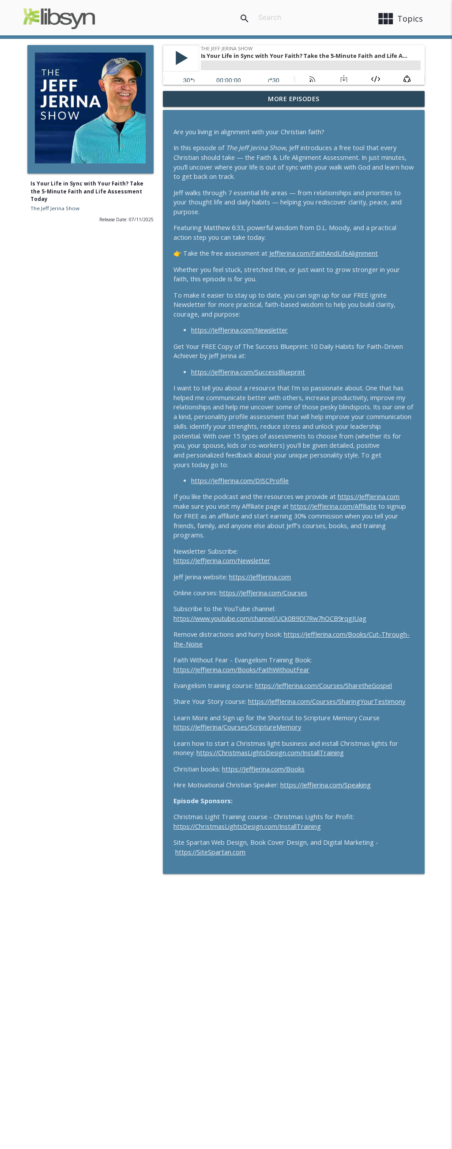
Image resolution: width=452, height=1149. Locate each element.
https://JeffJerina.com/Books (263, 769)
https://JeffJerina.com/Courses (263, 593)
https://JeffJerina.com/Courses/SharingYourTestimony (326, 701)
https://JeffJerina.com (368, 496)
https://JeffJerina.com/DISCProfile (240, 480)
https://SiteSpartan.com (210, 852)
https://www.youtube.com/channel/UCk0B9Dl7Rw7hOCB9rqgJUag (269, 618)
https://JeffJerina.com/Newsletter (239, 330)
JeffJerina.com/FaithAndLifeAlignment (323, 253)
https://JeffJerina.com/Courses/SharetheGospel (323, 685)
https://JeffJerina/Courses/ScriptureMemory (237, 727)
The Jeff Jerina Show (54, 208)
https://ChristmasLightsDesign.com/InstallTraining (270, 752)
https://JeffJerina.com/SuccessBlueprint (248, 372)
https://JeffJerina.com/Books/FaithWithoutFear (241, 669)
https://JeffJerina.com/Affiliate (333, 506)
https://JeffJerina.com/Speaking (325, 785)
